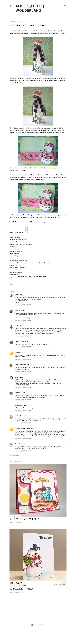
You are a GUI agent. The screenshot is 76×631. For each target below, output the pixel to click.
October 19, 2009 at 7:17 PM (23, 410)
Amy (16, 377)
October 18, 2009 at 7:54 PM (23, 399)
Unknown (18, 352)
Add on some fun (31, 31)
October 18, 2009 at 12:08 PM (23, 387)
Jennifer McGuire (22, 168)
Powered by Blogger (39, 625)
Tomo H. (18, 444)
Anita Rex (19, 416)
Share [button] (11, 284)
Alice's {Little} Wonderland (29, 8)
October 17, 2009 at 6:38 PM (23, 347)
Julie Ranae (19, 326)
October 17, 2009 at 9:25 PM (23, 359)
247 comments (18, 522)
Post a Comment (15, 455)
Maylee (17, 310)
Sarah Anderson (21, 365)
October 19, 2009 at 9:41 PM (23, 423)
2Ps (62, 168)
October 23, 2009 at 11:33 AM (23, 451)
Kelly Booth (19, 341)
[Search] (65, 5)
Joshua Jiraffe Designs (24, 428)
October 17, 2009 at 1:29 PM (23, 320)
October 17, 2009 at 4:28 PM (23, 336)
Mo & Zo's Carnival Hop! (25, 519)
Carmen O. (19, 393)
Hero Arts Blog (55, 31)
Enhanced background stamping (45, 168)
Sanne (17, 295)
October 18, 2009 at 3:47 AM (23, 371)
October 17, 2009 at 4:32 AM (23, 305)
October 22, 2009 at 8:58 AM (23, 438)
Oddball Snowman (22, 588)
